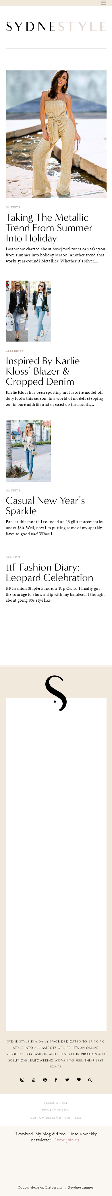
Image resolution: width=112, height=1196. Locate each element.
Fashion (13, 557)
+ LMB (76, 1118)
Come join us (66, 1140)
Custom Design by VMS (50, 1118)
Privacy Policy (55, 1110)
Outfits (13, 207)
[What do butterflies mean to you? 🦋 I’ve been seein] (56, 732)
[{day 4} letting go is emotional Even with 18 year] (56, 785)
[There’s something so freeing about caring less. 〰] (56, 838)
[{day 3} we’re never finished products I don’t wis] (56, 891)
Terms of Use (56, 1103)
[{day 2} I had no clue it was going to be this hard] (56, 997)
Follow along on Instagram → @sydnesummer (56, 1187)
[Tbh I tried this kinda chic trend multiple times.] (56, 944)
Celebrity (15, 351)
